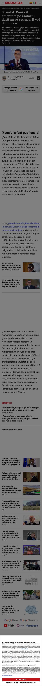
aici (11, 657)
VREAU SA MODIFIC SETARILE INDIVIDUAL (21, 683)
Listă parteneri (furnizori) (7, 675)
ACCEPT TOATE (21, 679)
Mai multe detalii (24, 648)
